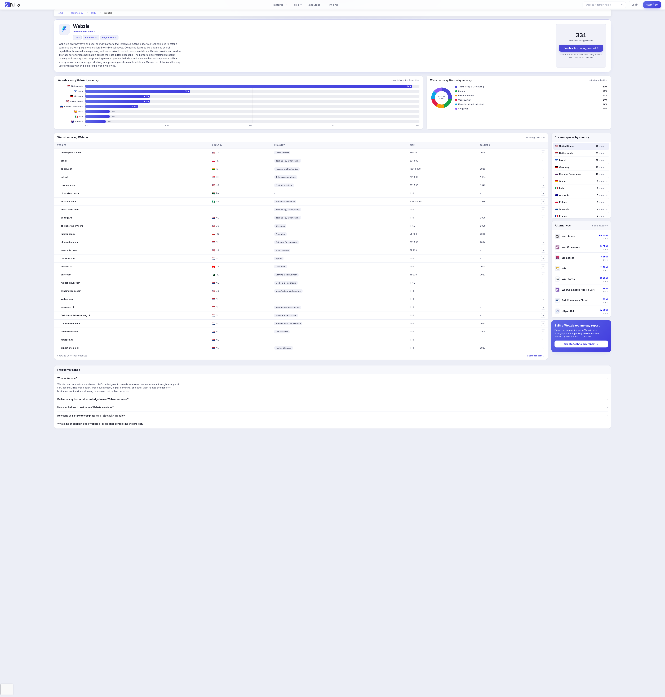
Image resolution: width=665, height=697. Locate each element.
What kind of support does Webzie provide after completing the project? (332, 423)
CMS (77, 37)
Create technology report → (581, 344)
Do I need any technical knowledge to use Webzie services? (332, 399)
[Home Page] (58, 5)
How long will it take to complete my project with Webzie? (332, 415)
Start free (652, 4)
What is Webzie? (332, 378)
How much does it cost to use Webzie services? (332, 407)
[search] (622, 4)
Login (635, 4)
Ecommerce (91, 37)
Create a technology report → (581, 48)
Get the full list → (536, 355)
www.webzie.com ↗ (84, 31)
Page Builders (109, 37)
